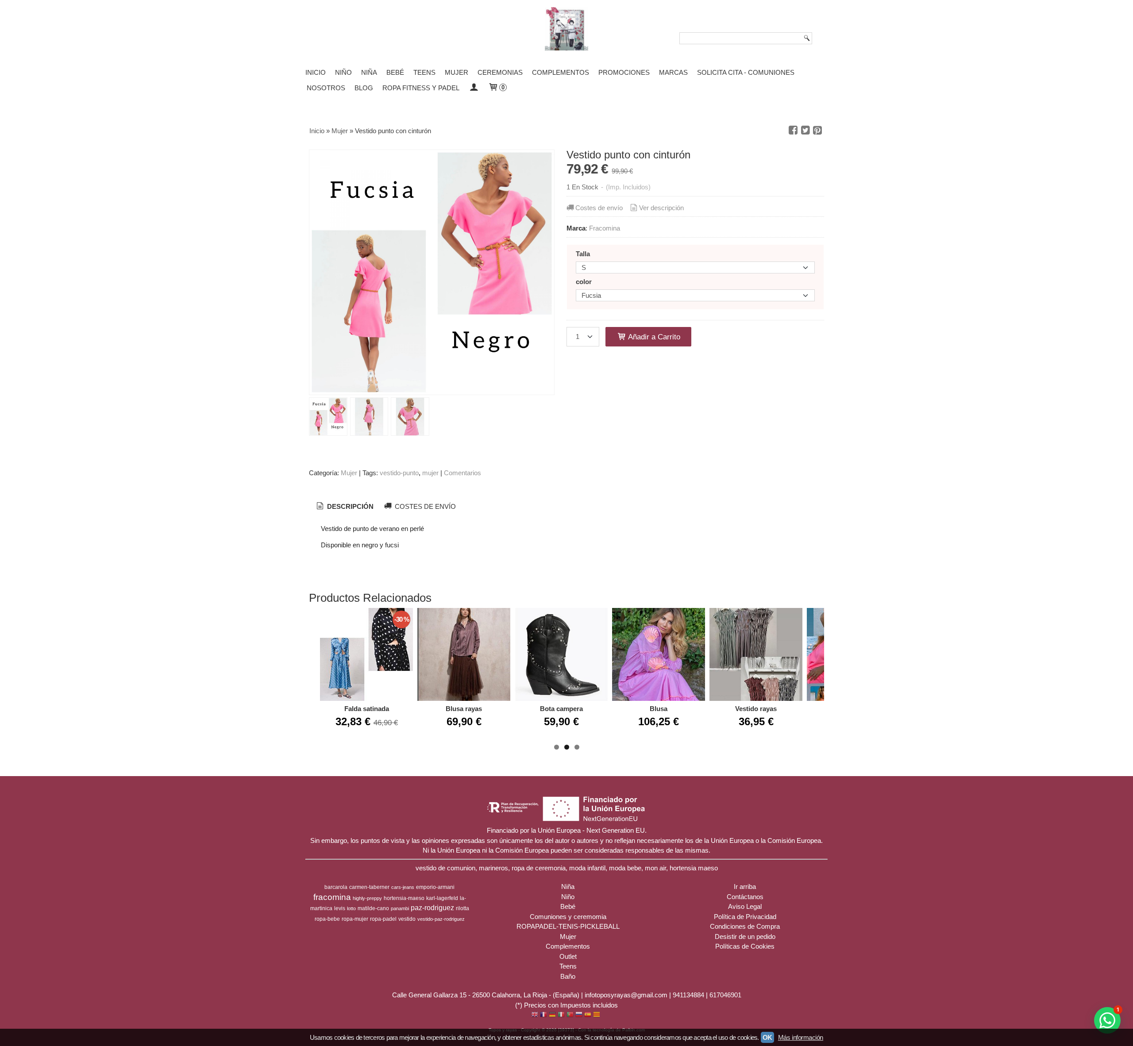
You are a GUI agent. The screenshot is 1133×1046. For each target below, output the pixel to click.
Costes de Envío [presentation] (424, 506)
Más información (800, 1037)
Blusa (658, 708)
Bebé (395, 72)
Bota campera (561, 708)
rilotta (462, 908)
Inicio (315, 72)
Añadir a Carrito (653, 336)
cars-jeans (402, 887)
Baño (567, 976)
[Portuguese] (570, 1015)
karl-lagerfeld (442, 898)
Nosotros (326, 88)
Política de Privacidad (745, 916)
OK (767, 1037)
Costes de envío (599, 208)
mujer (430, 473)
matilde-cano (373, 908)
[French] (543, 1015)
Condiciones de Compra (745, 926)
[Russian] (578, 1015)
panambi (400, 908)
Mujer (456, 72)
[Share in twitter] (805, 131)
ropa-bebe (327, 919)
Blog (364, 88)
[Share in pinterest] (817, 131)
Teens (424, 72)
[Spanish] (587, 1015)
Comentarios (462, 473)
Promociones (624, 72)
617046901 (725, 995)
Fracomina (604, 228)
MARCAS (673, 72)
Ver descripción (661, 208)
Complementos (560, 72)
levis (339, 908)
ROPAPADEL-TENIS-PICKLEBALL (568, 926)
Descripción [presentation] (349, 506)
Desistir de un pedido (745, 936)
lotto (351, 908)
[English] (534, 1015)
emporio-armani (435, 887)
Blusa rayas (464, 708)
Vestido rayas (756, 708)
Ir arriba (745, 886)
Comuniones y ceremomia (568, 916)
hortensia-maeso (404, 898)
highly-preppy (367, 898)
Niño (343, 72)
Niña (369, 72)
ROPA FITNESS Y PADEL (420, 88)
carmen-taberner (369, 887)
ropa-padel (383, 919)
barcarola (335, 887)
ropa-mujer (355, 919)
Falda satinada (366, 708)
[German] (552, 1015)
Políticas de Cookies (745, 946)
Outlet (568, 956)
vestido (407, 919)
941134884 (688, 995)
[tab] (344, 507)
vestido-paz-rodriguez (441, 919)
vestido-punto (399, 473)
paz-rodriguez (432, 907)
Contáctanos (745, 896)
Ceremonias (500, 72)
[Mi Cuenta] (473, 88)
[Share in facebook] (793, 131)
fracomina (332, 897)
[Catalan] (597, 1015)
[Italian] (561, 1015)
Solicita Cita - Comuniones (745, 72)
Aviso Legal (745, 906)
